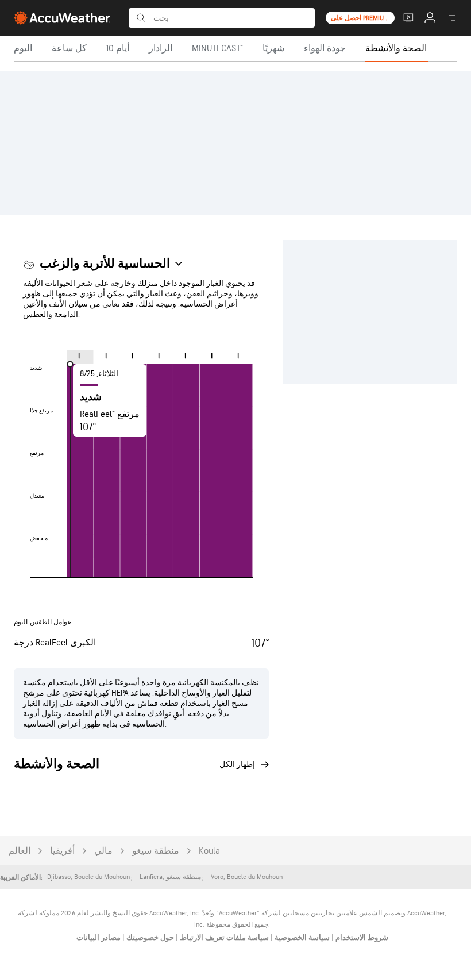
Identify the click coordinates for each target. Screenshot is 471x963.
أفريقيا (62, 851)
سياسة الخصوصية (301, 937)
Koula (209, 851)
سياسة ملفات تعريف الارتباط (223, 937)
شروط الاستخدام (361, 937)
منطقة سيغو (155, 851)
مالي (103, 851)
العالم (19, 851)
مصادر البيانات (98, 937)
